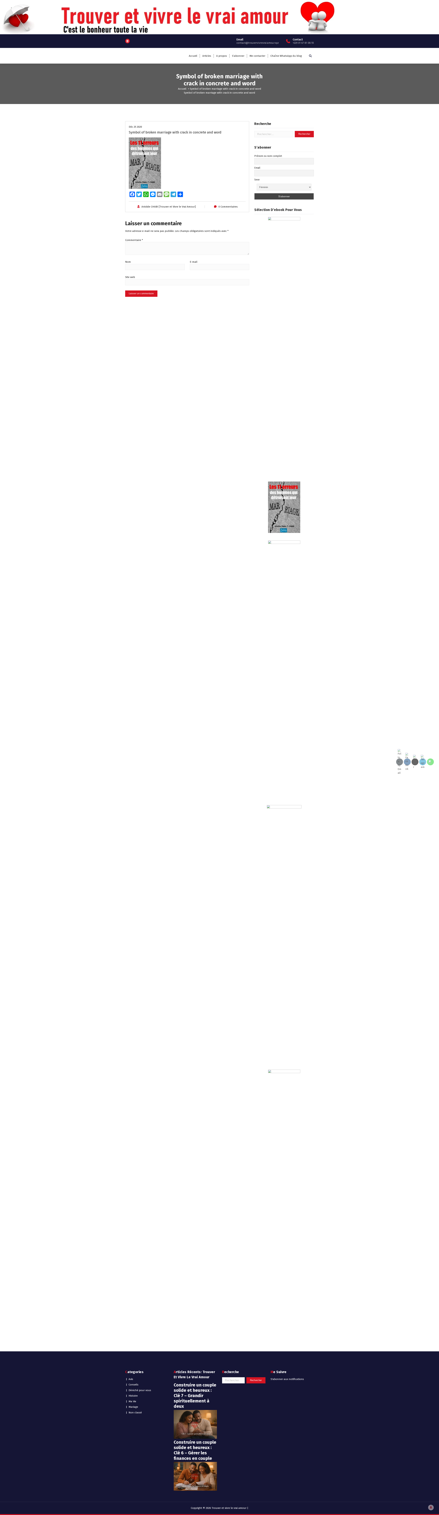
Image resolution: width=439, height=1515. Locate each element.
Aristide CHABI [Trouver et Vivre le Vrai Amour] (168, 206)
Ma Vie (132, 1401)
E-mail (193, 261)
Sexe (257, 179)
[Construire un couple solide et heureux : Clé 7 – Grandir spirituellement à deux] (195, 1424)
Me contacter (257, 55)
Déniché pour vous (140, 1390)
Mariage (133, 1406)
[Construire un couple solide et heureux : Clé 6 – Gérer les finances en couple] (195, 1476)
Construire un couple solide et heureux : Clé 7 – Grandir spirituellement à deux (195, 1395)
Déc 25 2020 (135, 126)
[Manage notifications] (431, 1507)
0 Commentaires (228, 206)
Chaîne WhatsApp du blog (286, 55)
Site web (130, 277)
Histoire (133, 1395)
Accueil (193, 55)
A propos (221, 55)
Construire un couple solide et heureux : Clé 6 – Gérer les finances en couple (195, 1450)
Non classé (135, 1412)
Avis (131, 1379)
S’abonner (238, 55)
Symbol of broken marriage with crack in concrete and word (225, 88)
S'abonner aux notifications (287, 1379)
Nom (128, 261)
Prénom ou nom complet (268, 156)
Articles (206, 55)
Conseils (133, 1384)
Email (257, 167)
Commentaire (134, 240)
